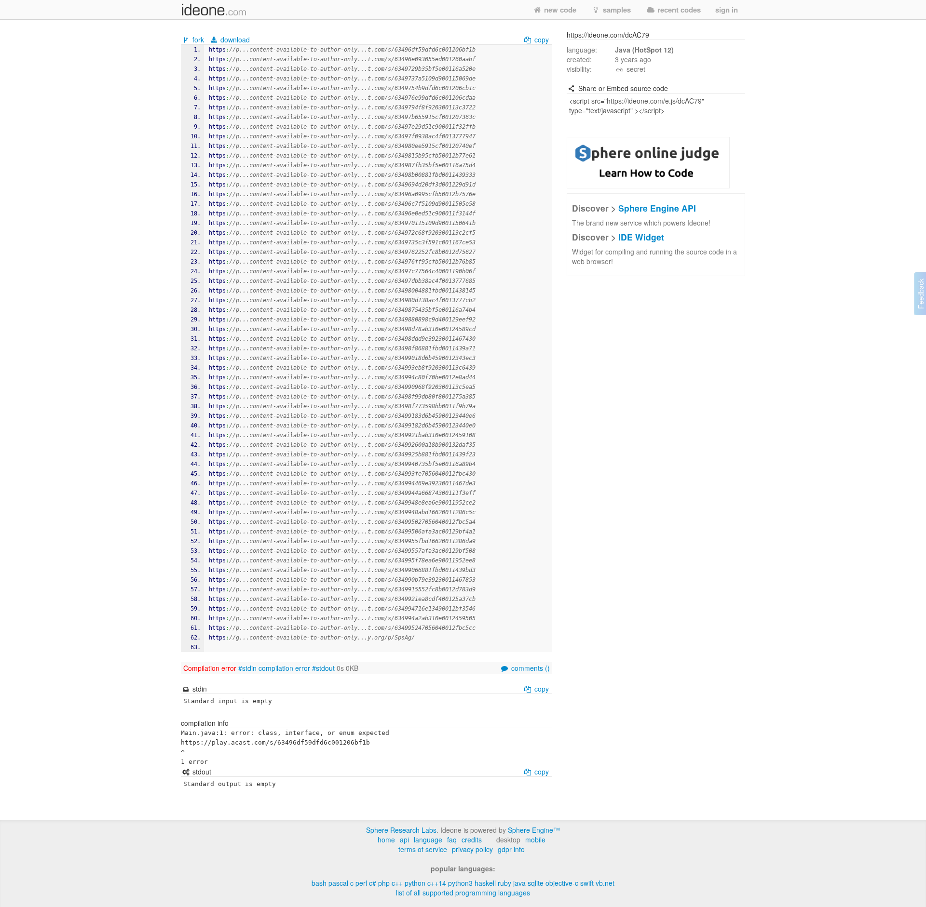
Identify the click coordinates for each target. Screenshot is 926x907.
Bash (319, 883)
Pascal (338, 883)
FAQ (452, 839)
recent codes (678, 9)
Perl (361, 883)
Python (415, 883)
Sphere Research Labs (401, 830)
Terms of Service (422, 849)
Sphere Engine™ (534, 830)
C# (372, 883)
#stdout (323, 668)
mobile (535, 839)
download (234, 39)
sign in (726, 9)
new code (559, 9)
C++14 (436, 883)
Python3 (460, 883)
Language (428, 839)
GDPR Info (511, 849)
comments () (529, 668)
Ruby (504, 883)
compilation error (284, 668)
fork (198, 39)
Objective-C (561, 883)
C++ (397, 883)
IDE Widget (641, 237)
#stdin (247, 668)
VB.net (605, 883)
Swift (587, 883)
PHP (384, 883)
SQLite (536, 883)
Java (519, 883)
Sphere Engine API (657, 208)
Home (386, 839)
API (404, 839)
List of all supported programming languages (463, 892)
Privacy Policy (472, 849)
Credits (472, 839)
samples (616, 9)
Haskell (485, 883)
